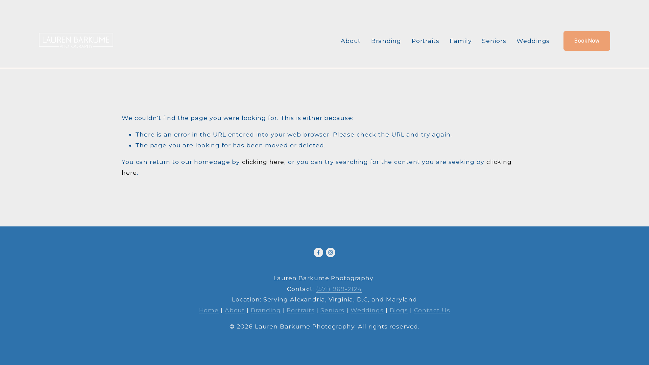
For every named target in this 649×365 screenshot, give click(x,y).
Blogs (399, 310)
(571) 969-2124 (339, 288)
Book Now (586, 41)
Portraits (425, 40)
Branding (386, 40)
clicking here (263, 161)
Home (209, 310)
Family (461, 40)
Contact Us (432, 310)
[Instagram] (330, 252)
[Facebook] (318, 252)
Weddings (533, 40)
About (351, 40)
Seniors (494, 40)
